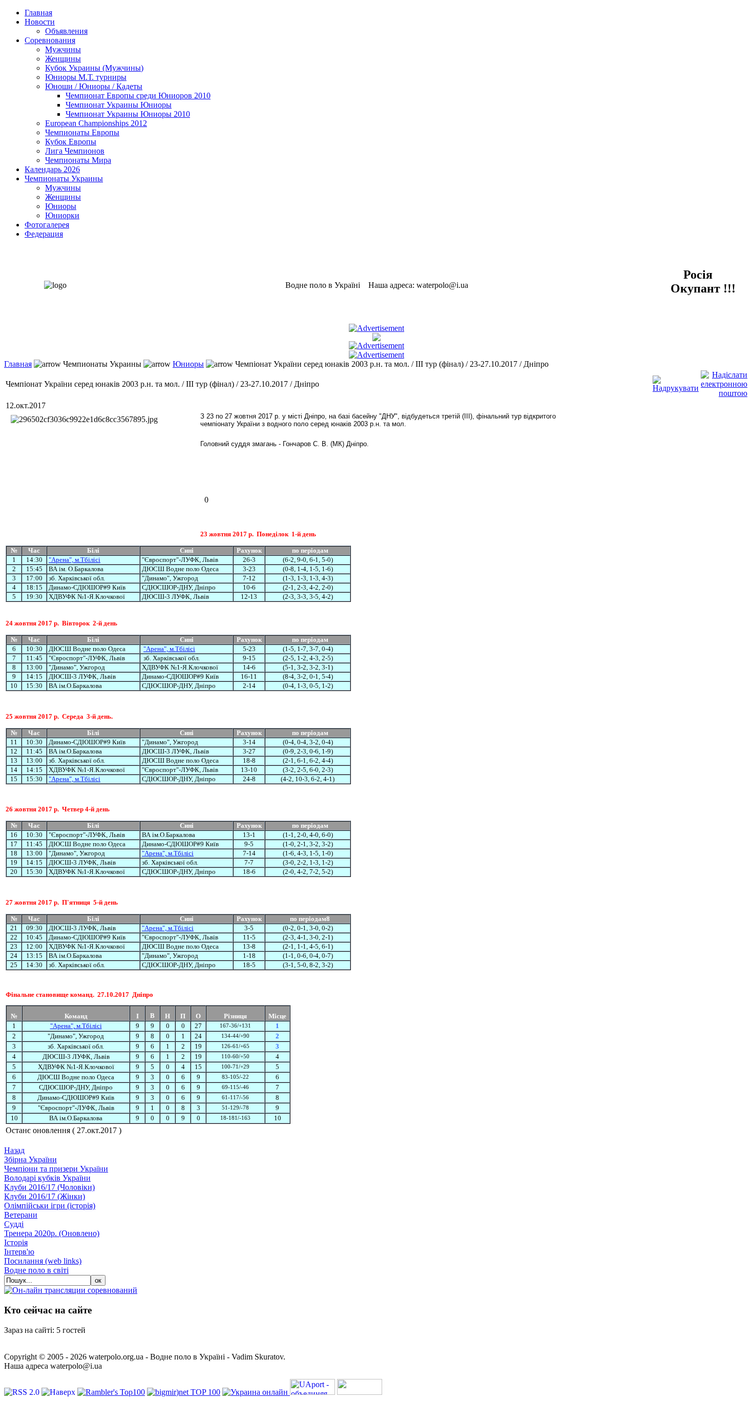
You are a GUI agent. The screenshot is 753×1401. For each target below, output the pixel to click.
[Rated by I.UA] (359, 1392)
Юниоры (188, 364)
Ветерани (20, 1214)
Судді (14, 1224)
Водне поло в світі (36, 1270)
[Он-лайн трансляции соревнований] (70, 1290)
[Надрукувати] (676, 381)
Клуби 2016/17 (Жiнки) (44, 1196)
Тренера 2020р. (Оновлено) (51, 1233)
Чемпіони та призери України (56, 1168)
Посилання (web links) (42, 1261)
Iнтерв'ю (19, 1251)
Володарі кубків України (47, 1178)
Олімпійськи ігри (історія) (49, 1205)
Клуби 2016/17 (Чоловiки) (49, 1187)
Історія (16, 1242)
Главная (18, 364)
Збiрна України (30, 1159)
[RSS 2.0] (22, 1392)
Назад (14, 1150)
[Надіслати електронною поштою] (724, 381)
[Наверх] (59, 1392)
